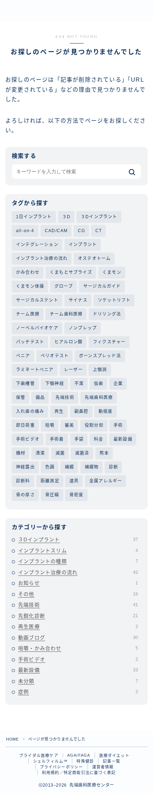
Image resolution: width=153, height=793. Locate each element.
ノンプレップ (83, 328)
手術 (118, 425)
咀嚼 (49, 425)
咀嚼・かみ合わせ (78, 648)
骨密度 (76, 494)
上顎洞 (100, 369)
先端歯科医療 (99, 397)
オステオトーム (94, 258)
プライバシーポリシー (61, 767)
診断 (113, 467)
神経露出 (25, 467)
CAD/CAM (56, 230)
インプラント (83, 244)
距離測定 (50, 481)
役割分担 (94, 425)
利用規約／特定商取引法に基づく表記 (79, 773)
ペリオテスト (55, 355)
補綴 (69, 467)
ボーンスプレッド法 (100, 355)
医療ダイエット (114, 755)
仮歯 (98, 383)
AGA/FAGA (78, 755)
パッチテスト (30, 341)
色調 (49, 467)
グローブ (63, 286)
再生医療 (78, 626)
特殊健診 (85, 761)
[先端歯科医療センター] (58, 11)
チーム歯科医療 (66, 314)
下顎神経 (54, 383)
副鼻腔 (81, 411)
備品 (40, 397)
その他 (78, 594)
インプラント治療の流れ (42, 258)
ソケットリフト (114, 300)
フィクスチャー (109, 341)
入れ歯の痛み (30, 411)
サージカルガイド (102, 286)
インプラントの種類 (78, 561)
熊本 (104, 453)
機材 (20, 453)
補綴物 (92, 467)
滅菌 (60, 453)
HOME (12, 739)
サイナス (78, 300)
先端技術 (65, 397)
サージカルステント (37, 300)
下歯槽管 (25, 383)
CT (98, 230)
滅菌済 (82, 453)
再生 (59, 411)
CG (81, 230)
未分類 (78, 681)
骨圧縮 (52, 494)
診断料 (23, 481)
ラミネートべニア (35, 369)
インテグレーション (37, 244)
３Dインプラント (99, 216)
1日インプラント (34, 216)
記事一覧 (111, 761)
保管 (20, 397)
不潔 (79, 383)
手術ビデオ (27, 439)
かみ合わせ (27, 272)
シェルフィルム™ (50, 761)
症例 (78, 692)
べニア (23, 355)
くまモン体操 (30, 286)
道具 (74, 481)
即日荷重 (25, 425)
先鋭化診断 (78, 616)
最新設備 (123, 439)
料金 (98, 439)
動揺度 (106, 411)
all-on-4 (25, 230)
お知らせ (78, 583)
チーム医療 (27, 314)
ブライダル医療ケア (38, 755)
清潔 (40, 453)
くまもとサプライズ (71, 272)
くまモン (111, 272)
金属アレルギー (105, 481)
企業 (118, 383)
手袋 (79, 439)
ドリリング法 (107, 314)
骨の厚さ (25, 494)
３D (66, 216)
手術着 (57, 439)
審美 (69, 425)
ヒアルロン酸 (68, 341)
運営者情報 (103, 767)
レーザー (73, 369)
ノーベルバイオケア (37, 328)
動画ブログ (78, 637)
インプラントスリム (78, 550)
